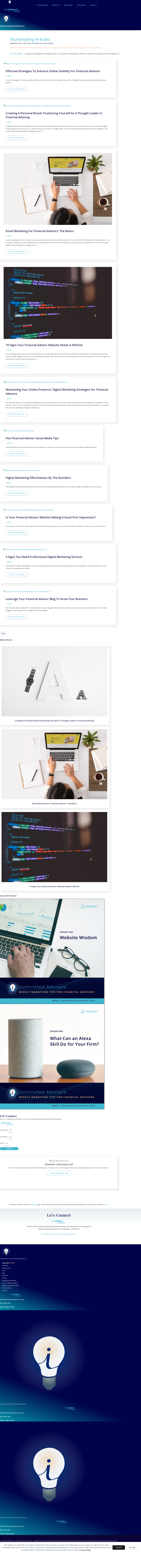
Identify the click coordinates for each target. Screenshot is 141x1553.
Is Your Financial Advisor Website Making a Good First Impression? (51, 517)
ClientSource (42, 5)
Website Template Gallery (10, 1285)
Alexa (4, 1270)
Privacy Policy (86, 1550)
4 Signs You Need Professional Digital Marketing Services (44, 557)
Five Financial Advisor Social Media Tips (32, 438)
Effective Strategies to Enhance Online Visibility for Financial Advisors (53, 71)
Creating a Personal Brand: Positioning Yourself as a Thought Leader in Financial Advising (54, 720)
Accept (119, 1547)
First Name (4, 1130)
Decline (132, 1547)
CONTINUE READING (17, 89)
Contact (93, 5)
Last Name (4, 1137)
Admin (9, 76)
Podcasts (5, 1275)
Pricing (4, 1278)
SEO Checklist (6, 1288)
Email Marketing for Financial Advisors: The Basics (40, 231)
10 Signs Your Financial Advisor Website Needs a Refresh (44, 345)
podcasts (33, 1204)
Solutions (68, 5)
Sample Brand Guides (9, 1280)
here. (106, 1204)
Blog (3, 1273)
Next (3, 633)
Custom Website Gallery (10, 1283)
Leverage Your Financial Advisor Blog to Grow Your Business (47, 599)
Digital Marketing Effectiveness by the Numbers (38, 478)
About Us (56, 5)
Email (2, 1143)
